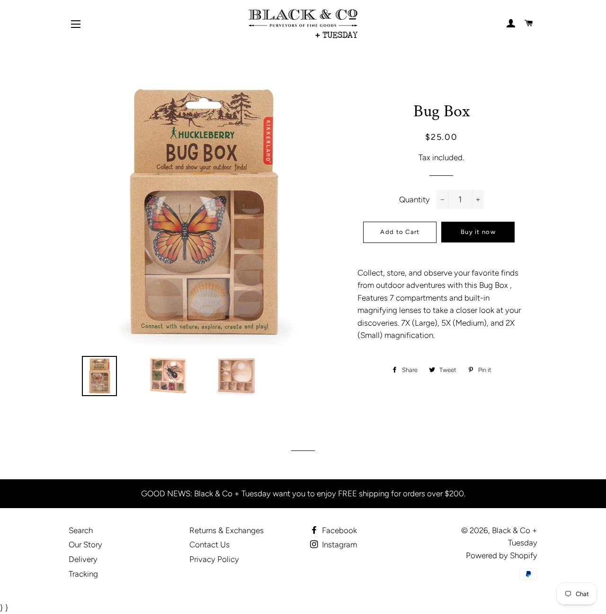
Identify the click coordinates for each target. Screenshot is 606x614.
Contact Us (209, 544)
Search (81, 530)
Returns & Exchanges (226, 530)
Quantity (414, 199)
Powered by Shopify (501, 555)
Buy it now (478, 231)
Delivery (83, 559)
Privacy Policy (214, 559)
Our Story (85, 544)
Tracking (83, 574)
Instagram (338, 544)
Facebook (338, 530)
